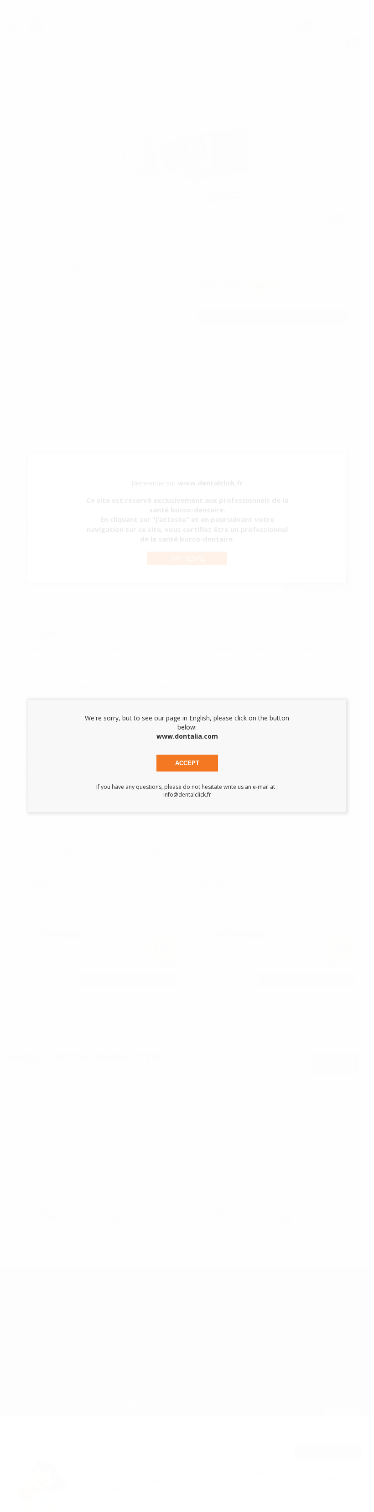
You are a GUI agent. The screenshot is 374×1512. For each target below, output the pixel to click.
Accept (187, 763)
